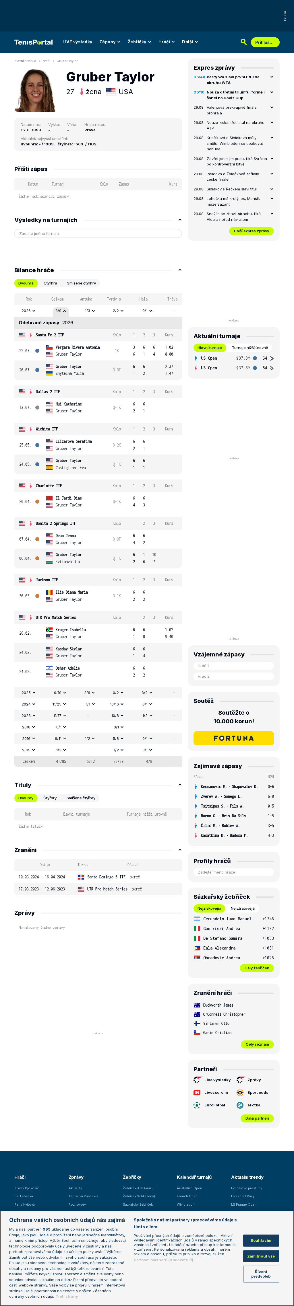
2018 (26, 727)
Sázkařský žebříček (138, 1204)
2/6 (87, 692)
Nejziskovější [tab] (209, 908)
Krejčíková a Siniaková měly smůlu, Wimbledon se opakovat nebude (235, 143)
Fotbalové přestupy (246, 1188)
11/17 (57, 715)
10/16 (114, 704)
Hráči (164, 41)
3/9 (58, 310)
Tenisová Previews (83, 1196)
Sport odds (257, 1092)
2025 (26, 692)
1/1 (88, 704)
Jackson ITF (47, 579)
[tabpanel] (98, 530)
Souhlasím (261, 1240)
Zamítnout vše (261, 1256)
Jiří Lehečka (23, 1196)
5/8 (116, 738)
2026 (26, 310)
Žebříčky (137, 41)
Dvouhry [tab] (25, 798)
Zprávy (254, 1079)
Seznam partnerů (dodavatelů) (163, 1260)
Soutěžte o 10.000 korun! (234, 717)
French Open (187, 1196)
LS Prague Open (243, 1204)
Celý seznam (257, 1044)
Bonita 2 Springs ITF (56, 523)
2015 (26, 750)
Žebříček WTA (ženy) (139, 1196)
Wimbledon (186, 1204)
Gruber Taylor (67, 61)
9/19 (57, 692)
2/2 (116, 310)
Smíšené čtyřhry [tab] (81, 283)
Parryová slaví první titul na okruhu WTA (233, 80)
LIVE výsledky (77, 41)
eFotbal (254, 1105)
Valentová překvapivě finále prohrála (232, 110)
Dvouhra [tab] (26, 283)
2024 (26, 704)
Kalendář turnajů (194, 1177)
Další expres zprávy (251, 231)
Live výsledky (217, 1079)
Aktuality (75, 1188)
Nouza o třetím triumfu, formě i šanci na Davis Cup (236, 95)
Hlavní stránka (25, 61)
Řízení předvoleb (260, 1273)
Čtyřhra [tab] (50, 283)
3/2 (145, 692)
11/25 (57, 704)
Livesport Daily (242, 1196)
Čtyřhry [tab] (50, 798)
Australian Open (189, 1188)
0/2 (116, 692)
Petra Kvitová (24, 1204)
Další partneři (257, 1118)
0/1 (145, 310)
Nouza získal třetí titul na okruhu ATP (235, 125)
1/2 (145, 715)
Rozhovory (77, 1204)
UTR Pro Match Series (56, 617)
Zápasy (107, 41)
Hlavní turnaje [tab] (210, 347)
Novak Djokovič (26, 1188)
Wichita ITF (47, 428)
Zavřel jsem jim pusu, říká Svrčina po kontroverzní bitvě (237, 161)
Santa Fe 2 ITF (50, 334)
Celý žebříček (257, 968)
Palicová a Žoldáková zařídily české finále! (233, 176)
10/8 (115, 715)
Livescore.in (216, 1092)
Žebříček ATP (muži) (138, 1188)
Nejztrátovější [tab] (243, 908)
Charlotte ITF (49, 485)
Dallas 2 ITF (48, 391)
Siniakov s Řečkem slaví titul (232, 189)
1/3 (87, 310)
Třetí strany (66, 1296)
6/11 (58, 738)
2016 (26, 738)
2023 (26, 715)
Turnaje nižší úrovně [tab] (250, 347)
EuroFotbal (214, 1105)
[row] (98, 311)
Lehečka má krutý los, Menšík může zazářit (233, 201)
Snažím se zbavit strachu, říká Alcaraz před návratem (234, 216)
